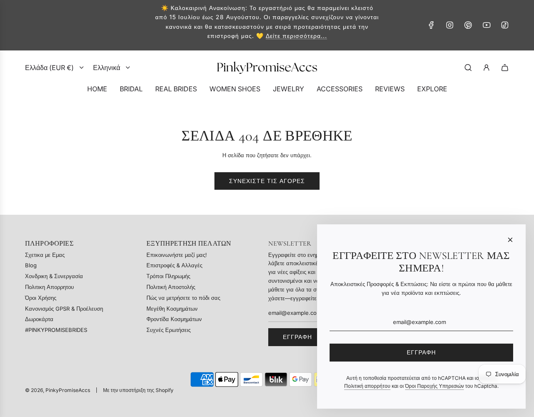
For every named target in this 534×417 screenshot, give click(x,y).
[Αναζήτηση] (468, 67)
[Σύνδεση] (486, 67)
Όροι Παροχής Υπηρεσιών (434, 386)
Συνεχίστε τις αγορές (267, 180)
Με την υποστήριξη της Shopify (138, 390)
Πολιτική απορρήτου (367, 386)
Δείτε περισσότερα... (296, 35)
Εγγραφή (297, 336)
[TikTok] (505, 25)
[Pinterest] (468, 25)
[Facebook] (431, 25)
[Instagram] (450, 25)
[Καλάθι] (505, 67)
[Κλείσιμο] (510, 240)
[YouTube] (486, 25)
